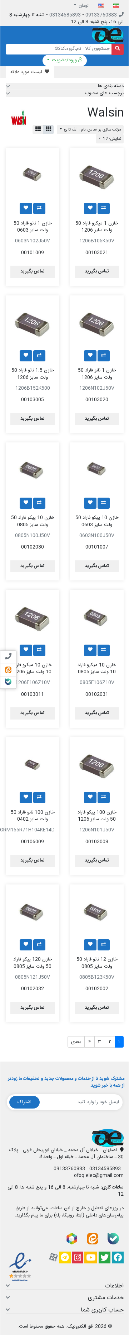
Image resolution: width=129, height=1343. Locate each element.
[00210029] (32, 469)
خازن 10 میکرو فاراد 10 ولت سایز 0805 (97, 668)
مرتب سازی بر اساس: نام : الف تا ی (92, 129)
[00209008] (32, 175)
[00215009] (32, 764)
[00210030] (97, 616)
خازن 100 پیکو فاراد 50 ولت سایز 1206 (97, 816)
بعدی (76, 1042)
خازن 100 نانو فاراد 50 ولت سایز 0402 (33, 816)
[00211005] (32, 322)
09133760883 (101, 15)
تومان (83, 6)
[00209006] (97, 469)
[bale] (113, 1239)
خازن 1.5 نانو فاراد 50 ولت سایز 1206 (32, 373)
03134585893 (65, 15)
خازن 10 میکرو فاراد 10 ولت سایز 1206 (32, 668)
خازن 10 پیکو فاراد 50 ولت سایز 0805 (32, 521)
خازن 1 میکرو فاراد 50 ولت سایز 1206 (96, 226)
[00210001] (97, 911)
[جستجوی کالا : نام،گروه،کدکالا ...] (117, 49)
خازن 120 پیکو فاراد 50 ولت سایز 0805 (32, 963)
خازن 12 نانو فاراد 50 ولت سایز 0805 (97, 963)
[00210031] (32, 911)
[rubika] (71, 1239)
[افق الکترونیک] (108, 35)
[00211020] (97, 322)
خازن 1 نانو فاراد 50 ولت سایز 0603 (33, 226)
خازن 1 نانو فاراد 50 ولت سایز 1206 (97, 373)
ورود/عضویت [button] (64, 60)
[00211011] (32, 616)
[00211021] (97, 175)
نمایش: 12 (111, 139)
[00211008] (97, 764)
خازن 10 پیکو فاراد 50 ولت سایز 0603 (97, 521)
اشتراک (24, 1102)
